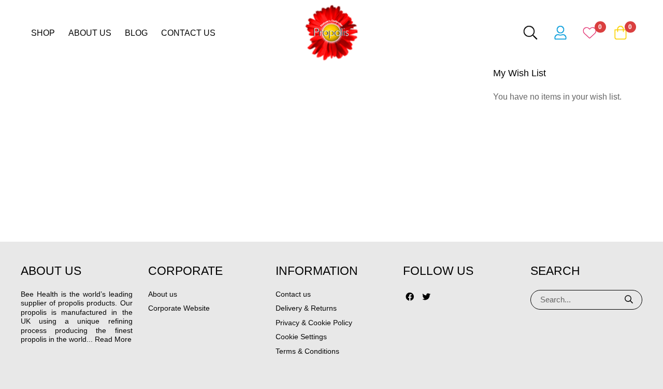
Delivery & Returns (306, 308)
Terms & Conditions (307, 351)
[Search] (629, 299)
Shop (43, 33)
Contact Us (188, 33)
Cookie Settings (301, 336)
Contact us (293, 294)
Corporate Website (179, 308)
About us (89, 33)
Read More (113, 339)
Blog (136, 33)
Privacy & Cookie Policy (314, 322)
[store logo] (331, 32)
